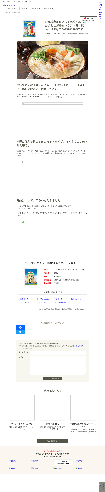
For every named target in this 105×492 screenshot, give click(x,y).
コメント (22, 357)
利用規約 (2, 481)
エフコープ (24, 299)
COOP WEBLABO (14, 481)
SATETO (11, 8)
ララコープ (58, 299)
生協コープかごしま (44, 302)
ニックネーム (24, 352)
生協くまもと (76, 299)
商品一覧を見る (52, 441)
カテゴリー (47, 8)
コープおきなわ (60, 302)
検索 (27, 13)
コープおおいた (26, 302)
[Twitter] (52, 332)
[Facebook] (52, 327)
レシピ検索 (34, 8)
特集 (23, 8)
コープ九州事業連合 (30, 481)
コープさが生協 (43, 299)
